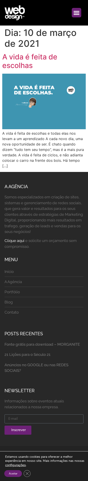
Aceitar (13, 473)
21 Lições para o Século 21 (28, 354)
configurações (15, 465)
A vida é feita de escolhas (29, 61)
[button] (76, 12)
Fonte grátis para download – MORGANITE (42, 344)
